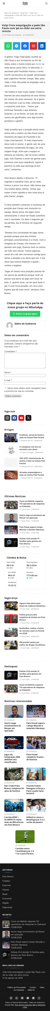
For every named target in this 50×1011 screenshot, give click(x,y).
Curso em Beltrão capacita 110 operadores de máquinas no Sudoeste (32, 503)
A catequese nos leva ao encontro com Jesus (30, 448)
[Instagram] (7, 418)
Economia (7, 898)
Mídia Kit (31, 990)
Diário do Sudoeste (11, 13)
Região (5, 903)
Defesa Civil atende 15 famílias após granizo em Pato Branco (30, 541)
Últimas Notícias (15, 496)
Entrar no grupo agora (26, 314)
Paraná (5, 889)
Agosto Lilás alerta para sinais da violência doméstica (32, 604)
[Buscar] (46, 3)
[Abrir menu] (3, 3)
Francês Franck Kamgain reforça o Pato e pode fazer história (35, 789)
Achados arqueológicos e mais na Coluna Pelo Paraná (31, 473)
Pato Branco (8, 876)
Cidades (6, 881)
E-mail (8, 380)
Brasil (4, 894)
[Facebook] (25, 46)
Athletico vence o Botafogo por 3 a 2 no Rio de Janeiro (35, 820)
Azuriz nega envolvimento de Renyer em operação (32, 516)
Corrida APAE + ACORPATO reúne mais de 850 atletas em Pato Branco (13, 821)
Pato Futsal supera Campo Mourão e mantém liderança (31, 528)
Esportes (24, 13)
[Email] (33, 46)
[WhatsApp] (8, 46)
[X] (28, 418)
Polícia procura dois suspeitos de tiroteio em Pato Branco (32, 617)
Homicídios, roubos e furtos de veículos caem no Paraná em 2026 (31, 631)
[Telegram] (16, 46)
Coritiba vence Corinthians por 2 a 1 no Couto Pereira (24, 851)
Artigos (9, 429)
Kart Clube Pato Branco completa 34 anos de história (14, 788)
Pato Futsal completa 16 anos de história (35, 757)
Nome (7, 372)
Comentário (10, 351)
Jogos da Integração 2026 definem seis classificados (12, 758)
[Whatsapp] (17, 998)
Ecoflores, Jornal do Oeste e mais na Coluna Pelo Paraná (31, 436)
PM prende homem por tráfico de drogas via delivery (32, 643)
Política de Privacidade (17, 987)
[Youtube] (21, 418)
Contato (33, 987)
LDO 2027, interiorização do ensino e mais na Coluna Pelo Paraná (32, 461)
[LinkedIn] (42, 46)
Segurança (11, 598)
